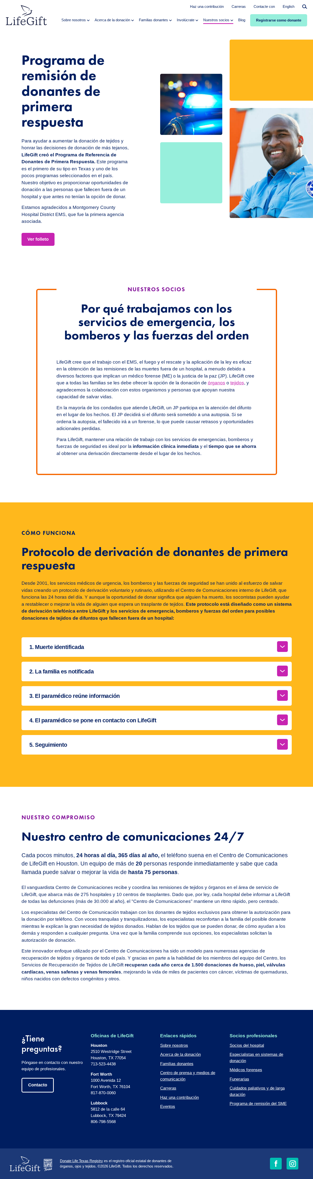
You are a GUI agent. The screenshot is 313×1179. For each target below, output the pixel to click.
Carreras (239, 6)
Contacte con (264, 6)
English (288, 6)
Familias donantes (176, 1063)
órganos (216, 382)
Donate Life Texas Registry (81, 1161)
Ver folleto (38, 239)
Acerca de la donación (180, 1054)
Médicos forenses (246, 1070)
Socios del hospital (247, 1045)
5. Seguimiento (48, 745)
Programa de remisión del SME (258, 1103)
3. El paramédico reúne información (74, 696)
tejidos (237, 382)
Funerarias (239, 1079)
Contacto (37, 1084)
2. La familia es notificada (61, 671)
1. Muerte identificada (56, 647)
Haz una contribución (207, 6)
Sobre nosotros (174, 1045)
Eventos (167, 1106)
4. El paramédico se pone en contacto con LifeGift (92, 720)
